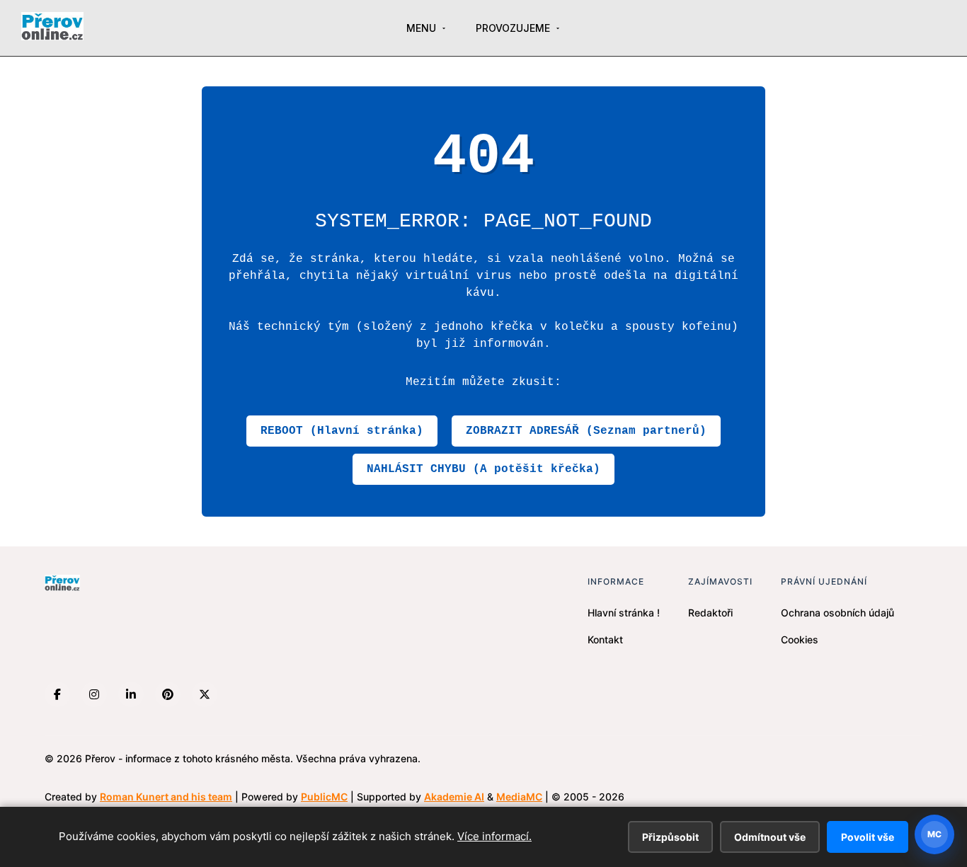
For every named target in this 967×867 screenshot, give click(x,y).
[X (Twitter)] (204, 694)
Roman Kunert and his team (166, 797)
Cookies (799, 639)
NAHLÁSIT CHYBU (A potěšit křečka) (483, 469)
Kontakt (605, 639)
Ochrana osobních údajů (837, 613)
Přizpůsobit (670, 837)
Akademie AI (454, 797)
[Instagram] (94, 694)
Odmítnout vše (770, 837)
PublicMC (324, 797)
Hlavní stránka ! (624, 613)
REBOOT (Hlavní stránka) (342, 431)
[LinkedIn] (131, 694)
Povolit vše (867, 837)
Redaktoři (710, 613)
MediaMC (519, 797)
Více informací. (494, 836)
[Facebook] (57, 694)
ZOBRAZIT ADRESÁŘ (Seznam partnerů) (586, 431)
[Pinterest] (168, 694)
